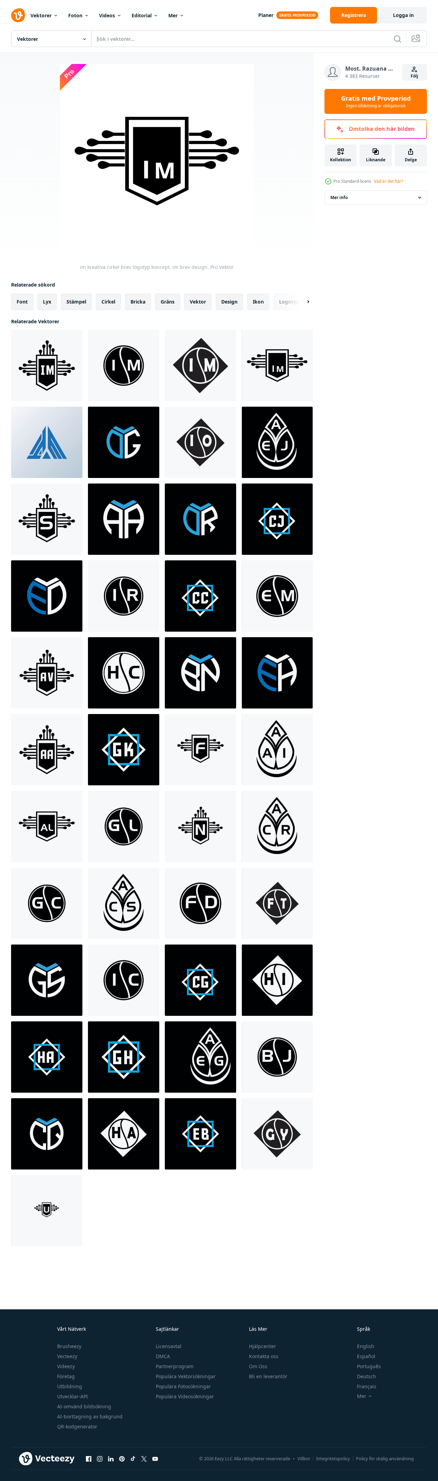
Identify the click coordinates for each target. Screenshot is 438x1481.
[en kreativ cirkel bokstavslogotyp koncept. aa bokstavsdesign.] (123, 519)
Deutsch (366, 1376)
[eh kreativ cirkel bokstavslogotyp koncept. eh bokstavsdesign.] (277, 672)
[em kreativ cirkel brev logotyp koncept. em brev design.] (277, 596)
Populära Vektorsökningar (186, 1376)
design (229, 301)
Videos (107, 15)
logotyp (289, 301)
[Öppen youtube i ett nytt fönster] (155, 1458)
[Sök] (397, 39)
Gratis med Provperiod (376, 101)
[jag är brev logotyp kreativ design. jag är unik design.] (46, 442)
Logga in (403, 15)
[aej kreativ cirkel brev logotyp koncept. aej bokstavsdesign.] (277, 442)
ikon (258, 301)
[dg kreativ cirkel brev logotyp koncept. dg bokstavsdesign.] (123, 442)
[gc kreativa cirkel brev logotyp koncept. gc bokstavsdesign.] (46, 903)
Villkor (303, 1458)
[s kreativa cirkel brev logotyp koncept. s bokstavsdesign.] (46, 519)
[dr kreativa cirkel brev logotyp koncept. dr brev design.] (200, 519)
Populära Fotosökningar (183, 1386)
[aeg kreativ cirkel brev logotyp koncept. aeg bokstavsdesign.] (200, 1057)
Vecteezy (67, 1356)
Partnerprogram (175, 1366)
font (22, 301)
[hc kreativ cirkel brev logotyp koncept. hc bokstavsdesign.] (123, 672)
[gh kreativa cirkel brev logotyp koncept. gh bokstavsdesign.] (123, 1057)
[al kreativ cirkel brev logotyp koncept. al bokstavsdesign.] (46, 826)
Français (366, 1386)
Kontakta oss (263, 1356)
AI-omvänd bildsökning (84, 1406)
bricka (138, 301)
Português (369, 1366)
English (365, 1346)
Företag (66, 1376)
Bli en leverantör (268, 1376)
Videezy (66, 1366)
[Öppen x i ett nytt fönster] (144, 1458)
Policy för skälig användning (385, 1458)
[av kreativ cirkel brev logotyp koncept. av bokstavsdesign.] (46, 672)
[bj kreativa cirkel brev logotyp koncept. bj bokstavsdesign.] (277, 1057)
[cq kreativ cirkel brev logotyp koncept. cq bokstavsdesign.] (46, 1134)
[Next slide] (302, 302)
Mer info (339, 197)
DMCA (163, 1356)
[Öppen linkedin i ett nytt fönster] (111, 1458)
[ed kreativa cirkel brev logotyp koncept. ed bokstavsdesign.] (46, 596)
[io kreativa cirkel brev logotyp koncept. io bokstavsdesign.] (200, 442)
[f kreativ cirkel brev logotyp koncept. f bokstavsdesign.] (200, 749)
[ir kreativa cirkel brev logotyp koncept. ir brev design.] (123, 596)
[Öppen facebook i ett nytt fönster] (88, 1458)
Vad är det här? (388, 181)
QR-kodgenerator (77, 1426)
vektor (198, 301)
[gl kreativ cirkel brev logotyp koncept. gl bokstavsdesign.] (123, 826)
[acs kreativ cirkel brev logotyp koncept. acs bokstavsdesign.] (123, 903)
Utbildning (69, 1386)
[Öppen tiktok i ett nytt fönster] (133, 1458)
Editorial (142, 15)
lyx (47, 301)
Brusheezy (69, 1346)
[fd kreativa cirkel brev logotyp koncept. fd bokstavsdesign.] (200, 903)
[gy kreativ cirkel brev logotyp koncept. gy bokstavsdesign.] (277, 1134)
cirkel (108, 301)
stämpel (76, 301)
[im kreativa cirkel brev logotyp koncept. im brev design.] (46, 365)
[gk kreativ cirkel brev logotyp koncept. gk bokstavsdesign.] (123, 749)
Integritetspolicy (333, 1458)
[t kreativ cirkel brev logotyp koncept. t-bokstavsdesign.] (46, 1210)
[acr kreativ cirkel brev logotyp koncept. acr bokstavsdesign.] (277, 826)
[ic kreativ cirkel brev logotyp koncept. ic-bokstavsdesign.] (123, 980)
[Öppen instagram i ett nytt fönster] (99, 1458)
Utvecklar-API (72, 1396)
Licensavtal (168, 1346)
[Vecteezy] (18, 15)
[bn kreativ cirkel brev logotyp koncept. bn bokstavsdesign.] (200, 672)
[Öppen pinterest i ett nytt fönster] (122, 1458)
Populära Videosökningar (185, 1396)
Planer (266, 15)
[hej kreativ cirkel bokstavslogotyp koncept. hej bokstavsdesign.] (277, 980)
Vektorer (41, 15)
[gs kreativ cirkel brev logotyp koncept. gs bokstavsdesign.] (46, 980)
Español (366, 1356)
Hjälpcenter (262, 1346)
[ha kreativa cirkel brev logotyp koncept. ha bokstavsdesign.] (46, 1057)
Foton (75, 15)
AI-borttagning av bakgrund (90, 1416)
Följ (414, 76)
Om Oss (258, 1366)
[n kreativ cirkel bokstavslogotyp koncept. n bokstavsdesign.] (200, 826)
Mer (173, 15)
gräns (168, 301)
